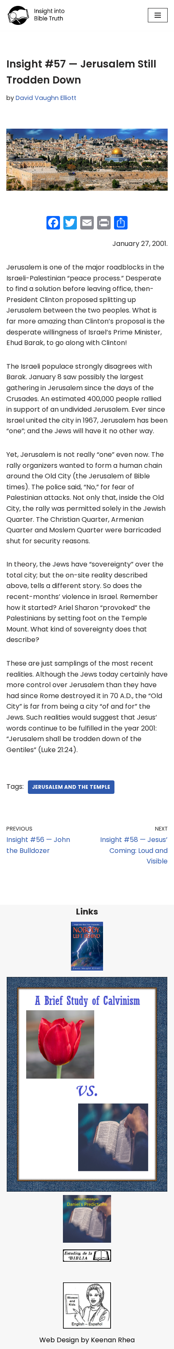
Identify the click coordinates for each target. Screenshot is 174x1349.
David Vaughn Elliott (46, 98)
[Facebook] (53, 224)
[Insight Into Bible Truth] (36, 15)
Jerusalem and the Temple (71, 787)
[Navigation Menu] (158, 15)
